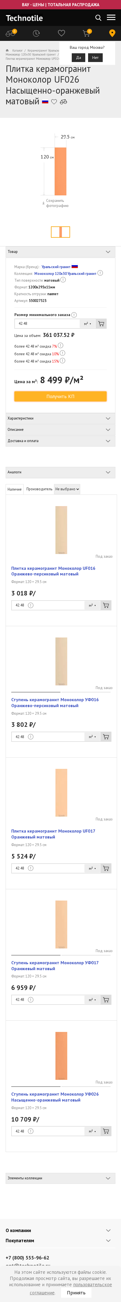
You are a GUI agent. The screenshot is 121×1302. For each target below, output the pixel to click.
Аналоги (14, 472)
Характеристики (20, 418)
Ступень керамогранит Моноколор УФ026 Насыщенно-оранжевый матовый (55, 1097)
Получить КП (60, 396)
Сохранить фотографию (57, 203)
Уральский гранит (56, 266)
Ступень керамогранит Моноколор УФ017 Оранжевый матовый (54, 965)
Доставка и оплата (23, 440)
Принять (76, 1293)
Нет (95, 57)
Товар (13, 251)
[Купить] (101, 324)
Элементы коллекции (25, 1178)
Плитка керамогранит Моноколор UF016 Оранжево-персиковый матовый (53, 571)
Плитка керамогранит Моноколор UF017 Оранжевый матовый (53, 834)
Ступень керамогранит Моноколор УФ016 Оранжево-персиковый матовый (55, 702)
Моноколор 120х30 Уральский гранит (65, 273)
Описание (16, 429)
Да (78, 57)
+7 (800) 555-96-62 (27, 1257)
